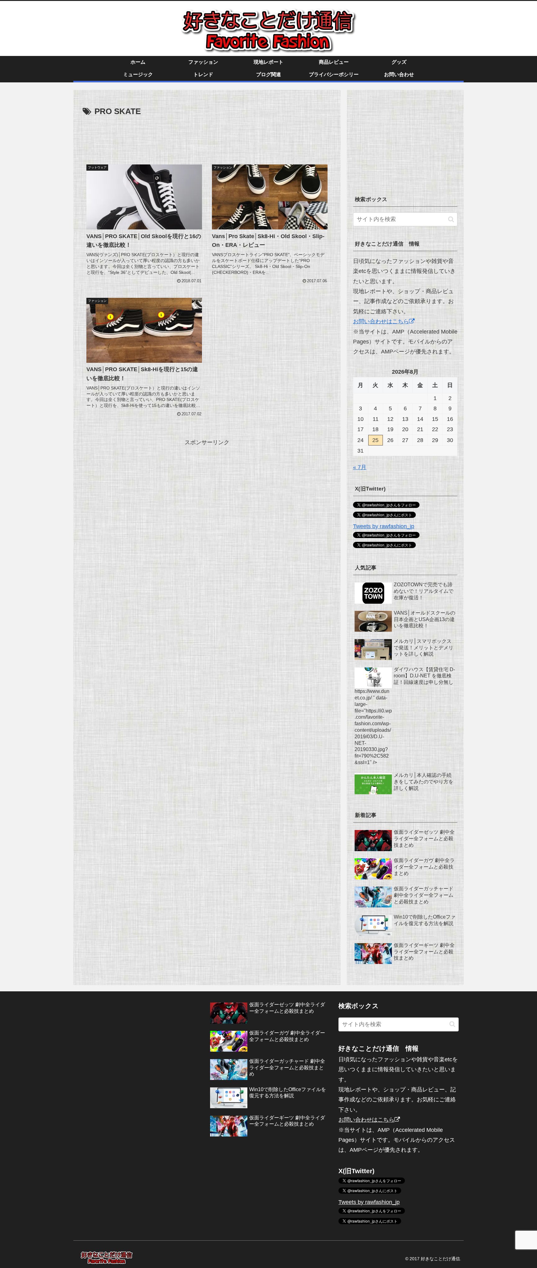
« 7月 (359, 467)
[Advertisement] (207, 136)
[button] (451, 219)
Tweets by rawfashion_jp (383, 526)
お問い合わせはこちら (381, 321)
